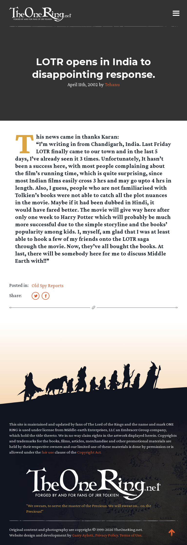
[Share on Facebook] (45, 295)
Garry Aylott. (83, 535)
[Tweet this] (35, 295)
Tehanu (112, 84)
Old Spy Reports (48, 285)
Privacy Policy (106, 535)
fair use (48, 452)
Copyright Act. (89, 452)
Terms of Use (130, 535)
